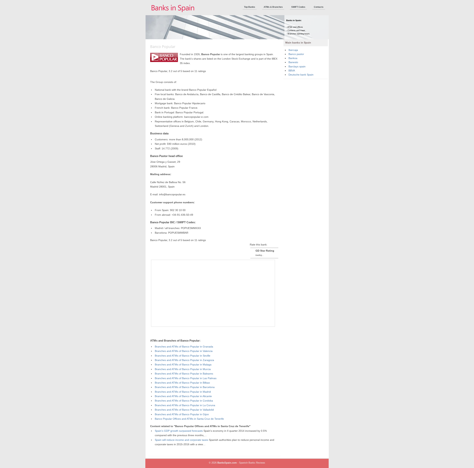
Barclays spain (297, 66)
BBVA (291, 70)
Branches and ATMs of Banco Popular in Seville (182, 355)
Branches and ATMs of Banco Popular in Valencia (184, 351)
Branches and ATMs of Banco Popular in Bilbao (182, 382)
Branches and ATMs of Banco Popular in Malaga (183, 364)
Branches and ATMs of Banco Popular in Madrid (183, 391)
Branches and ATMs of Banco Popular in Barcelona (185, 387)
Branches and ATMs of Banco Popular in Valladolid (184, 409)
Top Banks (249, 7)
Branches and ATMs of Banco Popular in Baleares (184, 373)
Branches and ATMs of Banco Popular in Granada (184, 346)
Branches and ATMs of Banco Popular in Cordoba (184, 400)
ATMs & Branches (273, 7)
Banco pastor (296, 54)
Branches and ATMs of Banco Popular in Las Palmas (185, 378)
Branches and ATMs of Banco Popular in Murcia (183, 369)
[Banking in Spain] (173, 14)
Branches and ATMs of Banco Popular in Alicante (183, 396)
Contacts (318, 7)
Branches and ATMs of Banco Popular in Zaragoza (184, 360)
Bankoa (292, 58)
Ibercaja (293, 50)
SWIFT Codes (298, 7)
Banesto (293, 62)
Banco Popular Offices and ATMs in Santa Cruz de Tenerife (189, 418)
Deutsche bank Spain (300, 74)
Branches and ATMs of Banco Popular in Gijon (182, 414)
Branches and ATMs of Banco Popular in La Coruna (185, 405)
